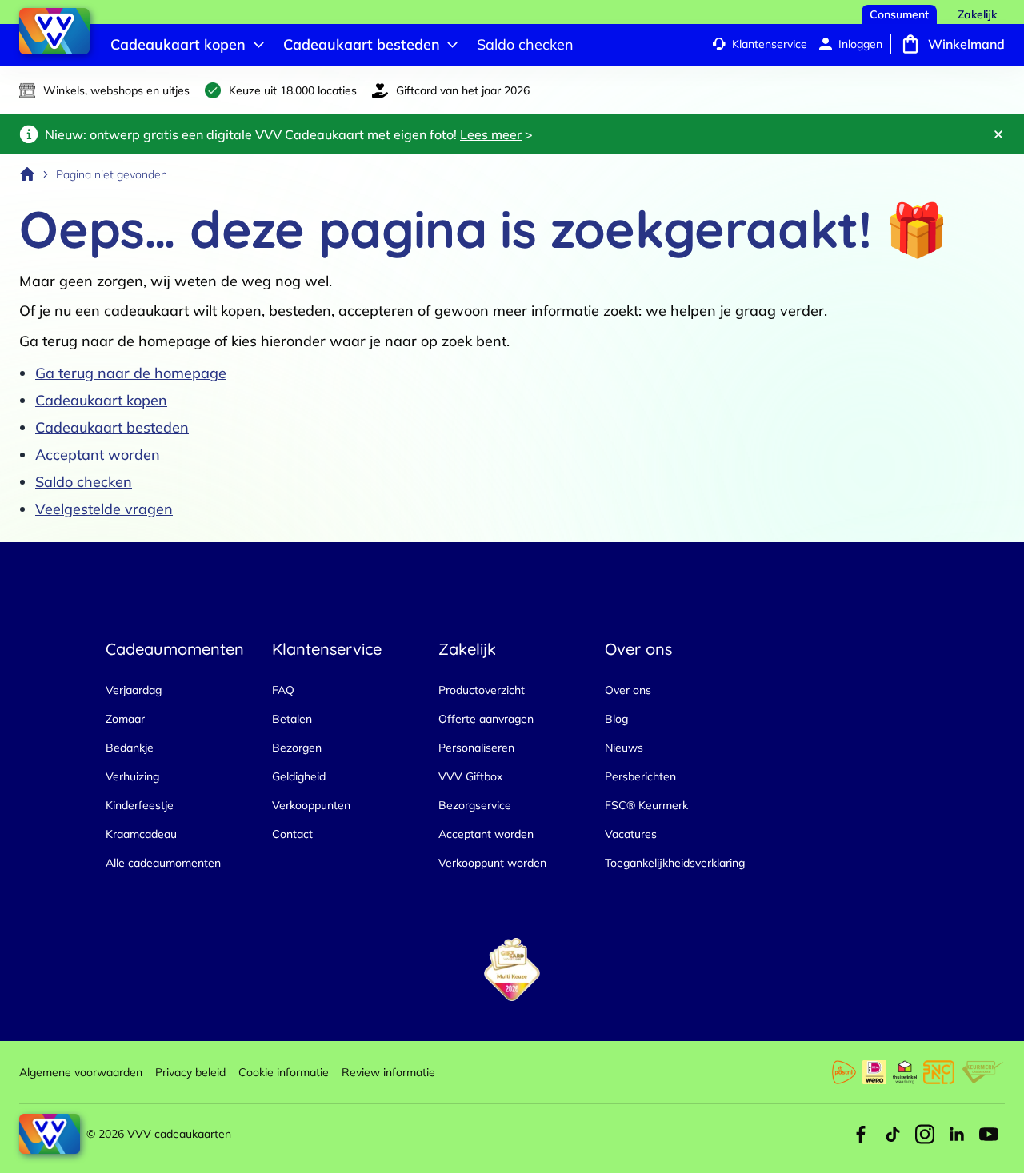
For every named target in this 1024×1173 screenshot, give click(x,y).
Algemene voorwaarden (80, 1072)
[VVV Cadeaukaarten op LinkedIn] (957, 1134)
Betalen (292, 719)
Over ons (628, 690)
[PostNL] (844, 1072)
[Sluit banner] (998, 134)
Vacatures (631, 834)
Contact (292, 834)
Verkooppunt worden (492, 863)
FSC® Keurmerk (646, 805)
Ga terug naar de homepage (130, 373)
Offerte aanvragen (486, 719)
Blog (616, 719)
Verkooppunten (311, 805)
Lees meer (491, 134)
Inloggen (860, 44)
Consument (899, 14)
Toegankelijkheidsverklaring (675, 863)
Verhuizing (132, 776)
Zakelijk (977, 14)
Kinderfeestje (140, 805)
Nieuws (624, 747)
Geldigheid (299, 776)
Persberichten (640, 776)
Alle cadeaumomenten (163, 863)
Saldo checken (83, 482)
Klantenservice (769, 44)
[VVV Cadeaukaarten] (54, 31)
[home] (27, 174)
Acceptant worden (97, 454)
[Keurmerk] (983, 1072)
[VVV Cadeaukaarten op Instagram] (925, 1134)
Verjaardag (134, 690)
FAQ (283, 690)
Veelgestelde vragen (104, 509)
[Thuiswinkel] (905, 1072)
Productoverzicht (481, 690)
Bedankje (130, 747)
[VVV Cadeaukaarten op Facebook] (861, 1134)
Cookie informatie (283, 1072)
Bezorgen (297, 747)
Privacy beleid (190, 1072)
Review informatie (388, 1072)
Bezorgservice (474, 805)
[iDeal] (874, 1072)
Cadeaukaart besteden (112, 427)
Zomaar (125, 719)
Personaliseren (476, 747)
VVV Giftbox (470, 776)
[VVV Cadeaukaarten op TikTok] (893, 1134)
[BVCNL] (938, 1072)
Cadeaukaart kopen (101, 400)
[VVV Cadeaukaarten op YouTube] (989, 1134)
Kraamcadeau (141, 834)
